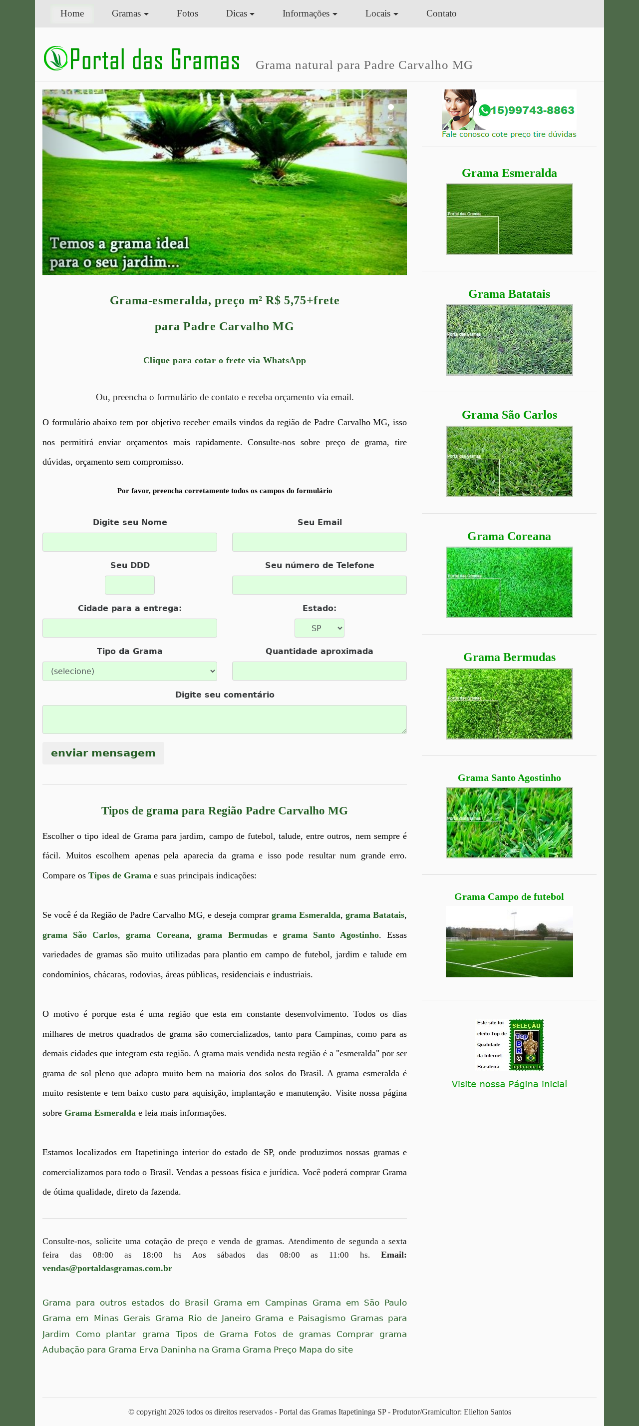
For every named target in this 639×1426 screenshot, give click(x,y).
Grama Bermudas (509, 657)
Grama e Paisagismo (300, 1318)
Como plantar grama (123, 1334)
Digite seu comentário (225, 695)
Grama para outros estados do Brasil (125, 1303)
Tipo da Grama (130, 651)
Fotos (187, 13)
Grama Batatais (509, 293)
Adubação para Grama (89, 1350)
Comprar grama (371, 1334)
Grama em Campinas (261, 1303)
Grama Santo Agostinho (509, 777)
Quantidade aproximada (319, 651)
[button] (69, 182)
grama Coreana (157, 935)
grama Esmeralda (306, 915)
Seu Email (320, 522)
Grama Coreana (509, 536)
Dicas (236, 13)
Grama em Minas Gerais (96, 1318)
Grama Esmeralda (509, 172)
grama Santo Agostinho (331, 935)
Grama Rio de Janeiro (203, 1318)
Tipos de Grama (119, 875)
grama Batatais (374, 915)
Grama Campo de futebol (509, 896)
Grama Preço (270, 1350)
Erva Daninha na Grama (189, 1350)
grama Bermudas (232, 935)
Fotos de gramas (292, 1334)
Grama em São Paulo (360, 1303)
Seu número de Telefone (319, 565)
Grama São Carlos (509, 414)
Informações (306, 13)
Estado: (319, 608)
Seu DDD (130, 565)
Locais (377, 13)
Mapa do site (326, 1350)
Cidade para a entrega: (130, 608)
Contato (441, 13)
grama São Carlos (80, 935)
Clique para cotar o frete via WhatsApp (225, 360)
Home (77, 12)
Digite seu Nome (130, 522)
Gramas (126, 13)
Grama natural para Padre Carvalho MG (364, 64)
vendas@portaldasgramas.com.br (107, 1268)
